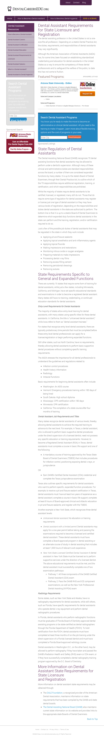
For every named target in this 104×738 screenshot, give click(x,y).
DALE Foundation (55, 692)
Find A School (90, 18)
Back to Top (92, 719)
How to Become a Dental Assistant (31, 18)
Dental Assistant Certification (18, 45)
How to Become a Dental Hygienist (63, 18)
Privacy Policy (54, 729)
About (68, 2)
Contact (76, 2)
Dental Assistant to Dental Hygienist (20, 74)
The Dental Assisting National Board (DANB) (63, 707)
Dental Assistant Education (17, 50)
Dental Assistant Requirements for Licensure (19, 57)
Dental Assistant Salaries (16, 64)
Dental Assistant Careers (16, 40)
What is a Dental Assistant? (17, 69)
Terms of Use (64, 729)
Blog (84, 2)
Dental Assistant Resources (16, 28)
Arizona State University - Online (56, 83)
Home (9, 18)
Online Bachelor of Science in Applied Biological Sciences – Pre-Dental (67, 106)
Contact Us (44, 729)
